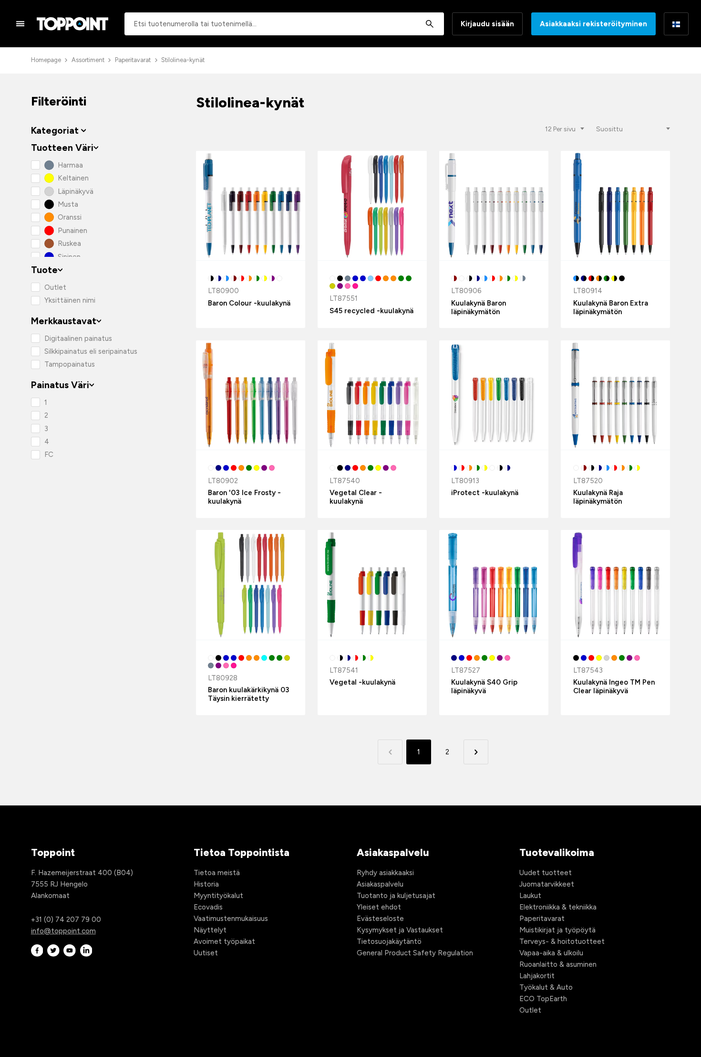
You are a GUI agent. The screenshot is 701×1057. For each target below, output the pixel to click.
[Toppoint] (72, 24)
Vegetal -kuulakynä (362, 682)
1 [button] (418, 752)
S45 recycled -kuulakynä (371, 311)
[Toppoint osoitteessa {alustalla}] (37, 951)
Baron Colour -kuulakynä (249, 303)
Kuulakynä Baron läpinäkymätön (478, 307)
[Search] (429, 23)
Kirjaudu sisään (487, 24)
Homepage (46, 59)
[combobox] (284, 23)
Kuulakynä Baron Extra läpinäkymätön (610, 307)
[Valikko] (20, 23)
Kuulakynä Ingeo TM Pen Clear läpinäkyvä (614, 686)
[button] (476, 752)
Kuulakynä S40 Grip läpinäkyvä (484, 686)
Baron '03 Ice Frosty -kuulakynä (244, 497)
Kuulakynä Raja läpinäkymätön (598, 497)
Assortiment (88, 59)
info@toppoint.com (63, 931)
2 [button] (447, 752)
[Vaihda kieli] (676, 23)
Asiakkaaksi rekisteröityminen (593, 24)
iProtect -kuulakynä (484, 492)
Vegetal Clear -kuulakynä (356, 497)
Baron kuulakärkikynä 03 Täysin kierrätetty (248, 694)
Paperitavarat (133, 59)
